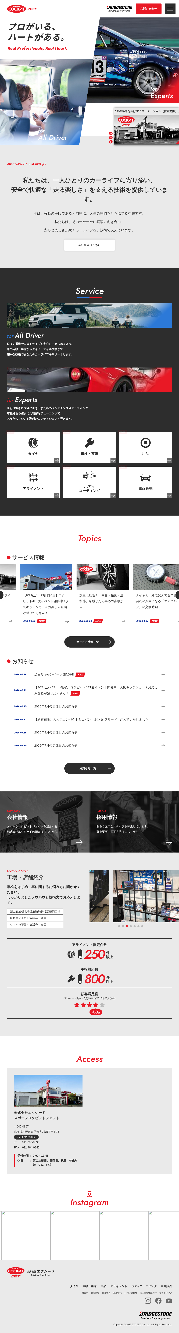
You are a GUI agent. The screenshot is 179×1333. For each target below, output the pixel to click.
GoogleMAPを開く (26, 1137)
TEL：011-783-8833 (26, 1142)
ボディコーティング (144, 1286)
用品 (103, 1286)
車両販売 (166, 1286)
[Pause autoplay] (111, 142)
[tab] (33, 447)
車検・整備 (89, 1286)
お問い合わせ (148, 8)
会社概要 (106, 1292)
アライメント (118, 1286)
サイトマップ (165, 1292)
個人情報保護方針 (148, 1292)
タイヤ (74, 1286)
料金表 (85, 1292)
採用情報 (117, 1292)
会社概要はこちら (89, 245)
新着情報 (95, 1292)
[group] (146, 126)
